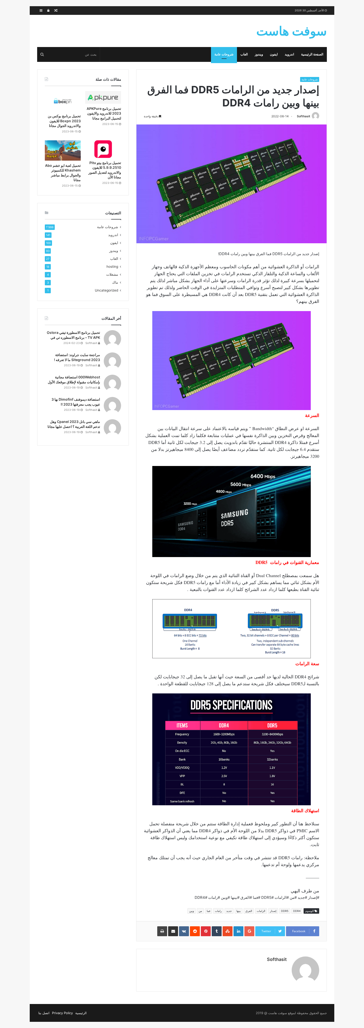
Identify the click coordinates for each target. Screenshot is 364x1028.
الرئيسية (81, 1013)
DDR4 (297, 911)
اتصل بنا (44, 1013)
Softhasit (303, 116)
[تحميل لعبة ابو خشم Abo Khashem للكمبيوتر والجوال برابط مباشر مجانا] (63, 150)
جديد (229, 911)
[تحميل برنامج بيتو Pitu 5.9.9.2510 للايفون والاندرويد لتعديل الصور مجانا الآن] (103, 149)
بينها (238, 911)
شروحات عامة (224, 54)
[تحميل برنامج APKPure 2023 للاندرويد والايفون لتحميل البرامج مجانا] (103, 97)
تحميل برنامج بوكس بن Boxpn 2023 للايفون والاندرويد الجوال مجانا (64, 121)
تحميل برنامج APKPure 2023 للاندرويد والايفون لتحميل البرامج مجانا (104, 113)
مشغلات (112, 274)
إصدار (273, 911)
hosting (112, 267)
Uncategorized (106, 290)
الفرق (248, 911)
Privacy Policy (62, 1013)
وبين (191, 911)
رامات (218, 911)
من (200, 911)
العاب (244, 54)
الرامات (261, 911)
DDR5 (284, 911)
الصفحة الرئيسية (312, 54)
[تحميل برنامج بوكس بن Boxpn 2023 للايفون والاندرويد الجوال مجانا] (63, 101)
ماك (115, 282)
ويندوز (259, 54)
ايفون (274, 54)
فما (208, 911)
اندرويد (289, 54)
